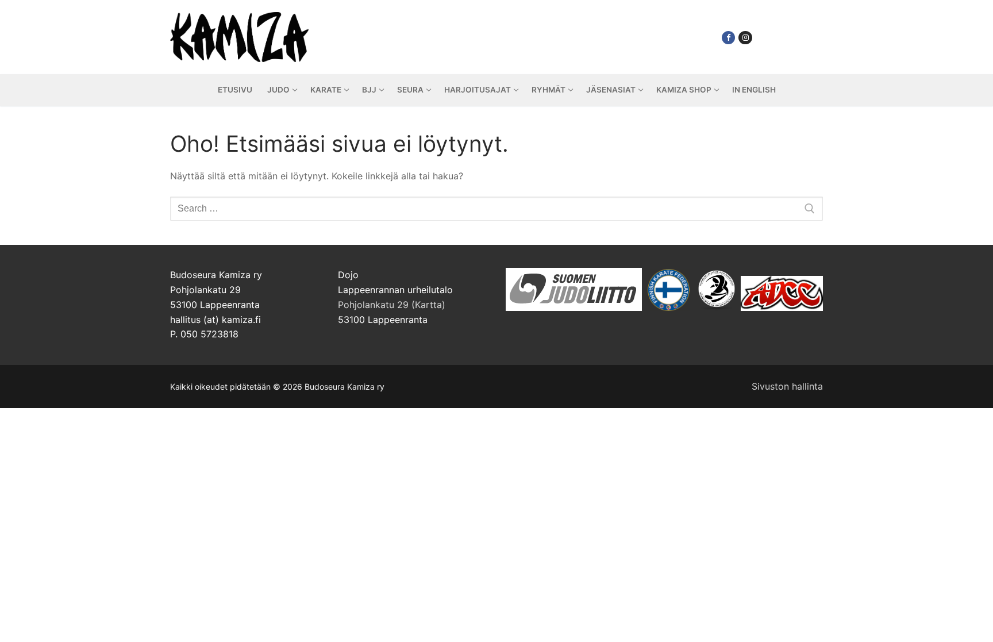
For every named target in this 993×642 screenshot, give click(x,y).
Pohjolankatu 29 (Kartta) (391, 304)
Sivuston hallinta (787, 386)
